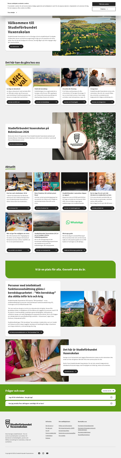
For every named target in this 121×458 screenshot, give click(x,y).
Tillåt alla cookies (104, 4)
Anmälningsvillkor (64, 430)
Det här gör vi (49, 426)
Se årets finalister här (42, 208)
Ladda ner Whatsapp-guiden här (73, 250)
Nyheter (48, 438)
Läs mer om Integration (99, 102)
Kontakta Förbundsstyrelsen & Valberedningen (86, 429)
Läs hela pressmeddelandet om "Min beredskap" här (24, 332)
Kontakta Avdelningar (84, 432)
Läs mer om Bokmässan (16, 144)
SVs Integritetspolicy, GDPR (66, 428)
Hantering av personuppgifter (67, 433)
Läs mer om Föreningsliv (71, 102)
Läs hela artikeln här (97, 208)
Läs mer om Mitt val (13, 102)
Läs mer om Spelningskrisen (72, 208)
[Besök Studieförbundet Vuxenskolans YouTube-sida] (47, 454)
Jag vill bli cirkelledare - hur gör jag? (21, 397)
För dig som (49, 428)
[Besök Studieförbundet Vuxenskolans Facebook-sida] (39, 454)
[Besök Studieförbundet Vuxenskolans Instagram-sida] (43, 454)
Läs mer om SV (107, 391)
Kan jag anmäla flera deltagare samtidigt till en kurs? (26, 403)
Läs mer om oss (69, 371)
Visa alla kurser (14, 46)
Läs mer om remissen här (43, 250)
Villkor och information (65, 426)
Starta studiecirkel (51, 433)
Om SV (47, 430)
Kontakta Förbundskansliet (86, 426)
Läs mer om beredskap (42, 102)
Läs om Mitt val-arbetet (15, 250)
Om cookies (62, 435)
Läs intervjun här (13, 208)
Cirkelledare (49, 435)
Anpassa (102, 9)
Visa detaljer (11, 12)
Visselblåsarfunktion (84, 435)
